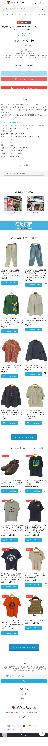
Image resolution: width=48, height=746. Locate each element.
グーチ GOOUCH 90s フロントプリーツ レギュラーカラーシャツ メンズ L (35, 320)
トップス (27, 33)
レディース (14, 125)
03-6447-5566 (11, 110)
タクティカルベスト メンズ (34, 621)
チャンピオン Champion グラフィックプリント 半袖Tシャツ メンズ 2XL (35, 482)
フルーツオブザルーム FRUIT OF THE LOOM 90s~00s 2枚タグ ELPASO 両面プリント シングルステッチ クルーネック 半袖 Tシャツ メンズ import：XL (36, 529)
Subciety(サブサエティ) (18, 123)
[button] (42, 733)
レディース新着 (30, 238)
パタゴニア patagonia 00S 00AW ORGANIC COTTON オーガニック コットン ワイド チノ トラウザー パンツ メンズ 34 (11, 273)
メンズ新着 (16, 238)
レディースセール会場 (33, 448)
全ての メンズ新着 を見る (24, 437)
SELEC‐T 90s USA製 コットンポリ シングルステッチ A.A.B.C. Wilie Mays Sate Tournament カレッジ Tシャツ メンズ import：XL (12, 529)
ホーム (5, 14)
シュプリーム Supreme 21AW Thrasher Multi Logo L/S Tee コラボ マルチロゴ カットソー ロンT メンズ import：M (12, 321)
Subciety (27, 36)
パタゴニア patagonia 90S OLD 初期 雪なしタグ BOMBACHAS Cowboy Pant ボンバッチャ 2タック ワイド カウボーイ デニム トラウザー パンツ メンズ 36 (35, 274)
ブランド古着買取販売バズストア (16, 2)
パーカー (30, 125)
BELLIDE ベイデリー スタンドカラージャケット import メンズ (35, 366)
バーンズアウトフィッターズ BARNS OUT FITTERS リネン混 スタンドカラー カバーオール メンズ (11, 413)
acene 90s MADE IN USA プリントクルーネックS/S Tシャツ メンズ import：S (36, 576)
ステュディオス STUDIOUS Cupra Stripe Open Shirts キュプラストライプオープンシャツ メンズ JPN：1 (35, 413)
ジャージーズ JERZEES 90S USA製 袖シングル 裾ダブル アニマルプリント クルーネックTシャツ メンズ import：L (12, 623)
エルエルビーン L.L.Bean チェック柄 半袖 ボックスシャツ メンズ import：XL (12, 367)
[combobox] (24, 9)
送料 (28, 52)
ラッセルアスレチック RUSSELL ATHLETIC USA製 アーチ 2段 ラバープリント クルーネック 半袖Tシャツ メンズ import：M (11, 577)
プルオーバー (39, 125)
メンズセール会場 (13, 448)
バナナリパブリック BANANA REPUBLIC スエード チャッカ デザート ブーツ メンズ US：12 (11, 482)
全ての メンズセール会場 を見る (24, 647)
